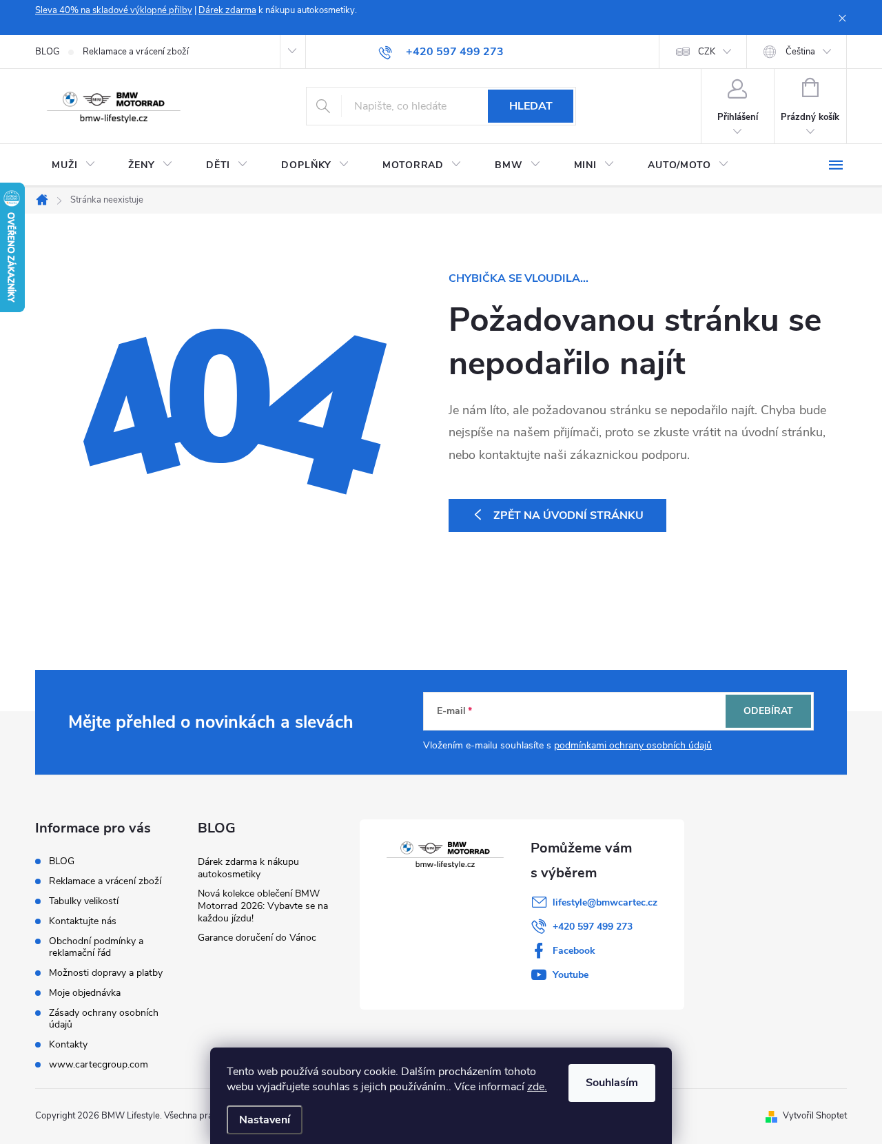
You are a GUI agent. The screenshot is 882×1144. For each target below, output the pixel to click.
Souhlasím (612, 1082)
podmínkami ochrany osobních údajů (633, 745)
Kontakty (68, 1044)
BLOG (47, 51)
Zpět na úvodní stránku (568, 515)
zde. (537, 1086)
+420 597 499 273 (593, 926)
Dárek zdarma (227, 10)
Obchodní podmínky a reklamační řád (96, 946)
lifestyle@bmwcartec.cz (605, 902)
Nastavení (264, 1119)
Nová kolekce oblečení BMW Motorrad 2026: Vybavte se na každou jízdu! (263, 906)
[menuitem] (73, 165)
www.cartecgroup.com (98, 1064)
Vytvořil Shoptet (815, 1116)
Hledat (531, 106)
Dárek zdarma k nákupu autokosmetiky (248, 868)
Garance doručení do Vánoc (257, 937)
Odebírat (768, 710)
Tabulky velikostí (84, 901)
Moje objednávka (85, 992)
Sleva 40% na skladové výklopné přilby (113, 10)
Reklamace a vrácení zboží (136, 51)
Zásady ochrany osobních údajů (103, 1018)
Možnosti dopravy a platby (106, 972)
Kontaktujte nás (82, 921)
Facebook (574, 950)
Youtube (570, 974)
